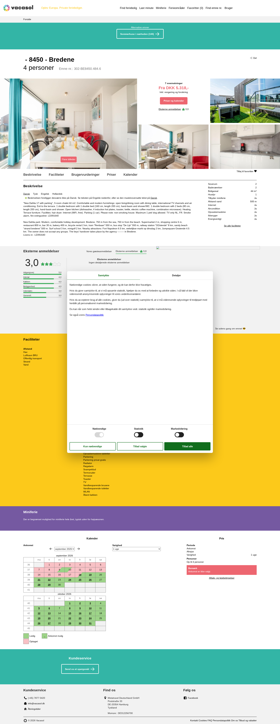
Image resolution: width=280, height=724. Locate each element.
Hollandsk (57, 194)
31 (90, 623)
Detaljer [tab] (176, 275)
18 (80, 574)
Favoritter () (195, 8)
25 (80, 579)
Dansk (26, 194)
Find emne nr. (214, 8)
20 (49, 618)
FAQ (210, 720)
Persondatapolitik (221, 720)
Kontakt (194, 720)
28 (39, 584)
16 (80, 613)
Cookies (203, 720)
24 (70, 579)
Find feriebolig (128, 8)
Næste (78, 549)
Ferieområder (177, 8)
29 (49, 584)
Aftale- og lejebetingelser (221, 578)
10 (90, 608)
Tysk (35, 194)
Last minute (146, 8)
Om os (234, 720)
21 (39, 579)
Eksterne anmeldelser (170, 109)
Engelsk (45, 194)
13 (49, 613)
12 (39, 613)
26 (90, 579)
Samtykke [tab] (103, 275)
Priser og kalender (174, 100)
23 (80, 618)
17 (90, 613)
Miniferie (161, 8)
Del (255, 58)
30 (80, 623)
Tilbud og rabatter (248, 720)
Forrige (51, 549)
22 (49, 579)
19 (90, 574)
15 (70, 613)
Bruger (229, 8)
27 (49, 623)
